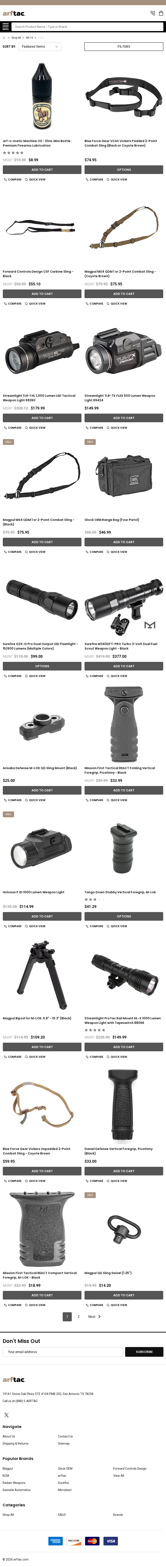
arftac (62, 1475)
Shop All (8, 1514)
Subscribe (144, 1352)
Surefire (63, 1483)
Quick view (37, 179)
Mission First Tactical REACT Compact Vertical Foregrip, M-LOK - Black (40, 1275)
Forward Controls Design (130, 1468)
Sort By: (9, 46)
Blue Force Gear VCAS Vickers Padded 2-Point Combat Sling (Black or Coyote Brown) (121, 143)
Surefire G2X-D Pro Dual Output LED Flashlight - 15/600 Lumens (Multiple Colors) (40, 646)
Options (124, 170)
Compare (15, 179)
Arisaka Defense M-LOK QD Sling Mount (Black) (40, 768)
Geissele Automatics (17, 1490)
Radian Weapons (14, 1483)
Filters (124, 46)
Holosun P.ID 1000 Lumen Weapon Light (33, 892)
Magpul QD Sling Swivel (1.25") (108, 1273)
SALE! (62, 1514)
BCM (6, 1475)
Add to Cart (42, 170)
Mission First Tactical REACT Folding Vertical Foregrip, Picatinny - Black (120, 770)
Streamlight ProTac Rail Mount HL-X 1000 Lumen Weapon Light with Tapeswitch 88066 (123, 1020)
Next (92, 1317)
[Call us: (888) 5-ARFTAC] (153, 13)
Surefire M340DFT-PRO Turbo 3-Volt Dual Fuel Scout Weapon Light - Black (121, 646)
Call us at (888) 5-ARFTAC (20, 1401)
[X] (6, 1415)
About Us (9, 1436)
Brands (118, 1514)
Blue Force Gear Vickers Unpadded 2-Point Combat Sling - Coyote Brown (36, 1151)
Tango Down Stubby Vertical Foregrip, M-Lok (120, 892)
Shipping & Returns (16, 1443)
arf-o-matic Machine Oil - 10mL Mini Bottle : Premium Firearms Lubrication (37, 143)
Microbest (65, 1490)
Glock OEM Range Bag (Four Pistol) (112, 520)
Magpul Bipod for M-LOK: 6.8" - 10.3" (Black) (37, 1018)
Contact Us (65, 1436)
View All (118, 1475)
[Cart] (161, 13)
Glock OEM (65, 1468)
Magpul (8, 1468)
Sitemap (64, 1443)
